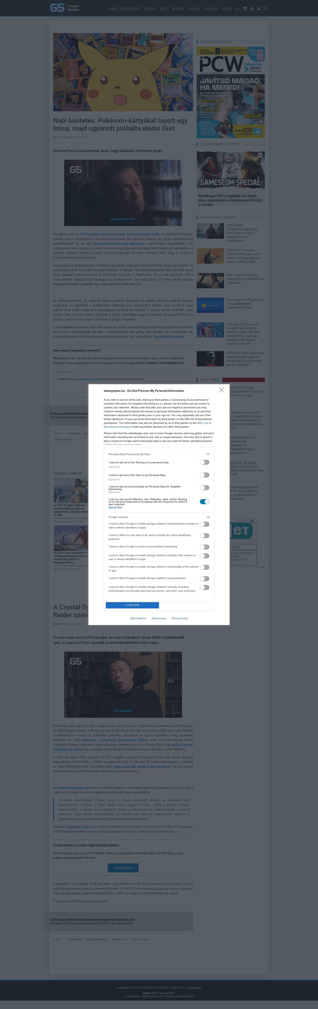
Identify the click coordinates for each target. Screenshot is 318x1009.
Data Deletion (138, 618)
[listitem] (159, 454)
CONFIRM (132, 605)
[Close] (222, 391)
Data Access (159, 618)
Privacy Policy (180, 618)
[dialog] (159, 504)
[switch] (204, 462)
